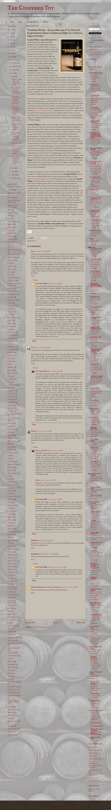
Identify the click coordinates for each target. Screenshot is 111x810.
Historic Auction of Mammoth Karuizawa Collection (96, 524)
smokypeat (94, 417)
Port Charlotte (12, 595)
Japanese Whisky (13, 464)
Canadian (11, 297)
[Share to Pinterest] (48, 238)
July (13, 73)
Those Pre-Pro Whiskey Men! (95, 211)
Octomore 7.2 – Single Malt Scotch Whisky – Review (96, 421)
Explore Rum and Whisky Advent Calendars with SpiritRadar (96, 263)
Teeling (10, 679)
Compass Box (12, 335)
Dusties (10, 361)
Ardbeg (10, 216)
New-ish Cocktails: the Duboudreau (96, 321)
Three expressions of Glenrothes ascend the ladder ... (16, 150)
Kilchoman (11, 482)
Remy (9, 611)
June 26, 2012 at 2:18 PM (54, 499)
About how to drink (14, 193)
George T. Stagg (13, 385)
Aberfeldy (11, 190)
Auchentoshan (12, 222)
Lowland (10, 514)
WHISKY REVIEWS (94, 428)
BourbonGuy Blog (96, 73)
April (13, 171)
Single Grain (12, 640)
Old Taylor (11, 578)
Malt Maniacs (65, 101)
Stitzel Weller (12, 667)
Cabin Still (11, 291)
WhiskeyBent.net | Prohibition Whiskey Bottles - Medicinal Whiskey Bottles (97, 732)
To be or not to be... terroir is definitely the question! (96, 381)
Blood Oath (11, 260)
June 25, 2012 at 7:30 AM (42, 347)
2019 (11, 33)
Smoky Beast (12, 653)
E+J (9, 364)
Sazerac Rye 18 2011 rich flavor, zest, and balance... (16, 90)
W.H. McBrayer (13, 693)
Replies (35, 280)
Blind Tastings (12, 257)
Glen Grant (11, 394)
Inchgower (11, 450)
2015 (11, 47)
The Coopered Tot (31, 7)
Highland (11, 435)
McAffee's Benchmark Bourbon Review (96, 686)
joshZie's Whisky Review (96, 590)
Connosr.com (93, 778)
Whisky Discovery (96, 542)
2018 (11, 37)
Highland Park (12, 438)
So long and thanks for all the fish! (96, 233)
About (45, 21)
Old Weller (11, 581)
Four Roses (11, 379)
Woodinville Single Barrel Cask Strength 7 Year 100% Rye (96, 77)
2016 (11, 43)
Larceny (10, 494)
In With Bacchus (96, 220)
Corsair (10, 344)
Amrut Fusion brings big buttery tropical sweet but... (16, 160)
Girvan (10, 388)
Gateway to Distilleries (96, 759)
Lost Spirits (11, 511)
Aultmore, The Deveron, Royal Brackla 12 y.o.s (95, 582)
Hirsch (10, 444)
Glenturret (11, 411)
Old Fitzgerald (12, 555)
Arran (10, 219)
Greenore (11, 423)
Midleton (11, 526)
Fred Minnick (95, 95)
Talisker (10, 673)
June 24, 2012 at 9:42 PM (54, 283)
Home (56, 622)
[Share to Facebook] (46, 238)
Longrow (10, 508)
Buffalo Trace (12, 281)
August (14, 70)
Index (20, 21)
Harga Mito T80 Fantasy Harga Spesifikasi (95, 640)
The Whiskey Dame (95, 627)
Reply (33, 276)
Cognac (10, 329)
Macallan (10, 517)
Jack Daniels (11, 461)
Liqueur (10, 502)
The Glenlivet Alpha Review (95, 676)
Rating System (33, 21)
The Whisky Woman (95, 502)
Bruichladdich (12, 278)
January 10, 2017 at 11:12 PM (69, 587)
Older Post (81, 622)
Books (34, 241)
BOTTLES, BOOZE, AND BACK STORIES (96, 285)
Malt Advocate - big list (95, 771)
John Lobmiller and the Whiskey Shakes (96, 289)
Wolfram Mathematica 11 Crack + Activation (45, 587)
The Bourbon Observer (95, 682)
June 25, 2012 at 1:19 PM (55, 451)
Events (10, 376)
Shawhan (11, 635)
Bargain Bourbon (96, 512)
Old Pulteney (12, 572)
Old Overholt (12, 567)
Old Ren (10, 575)
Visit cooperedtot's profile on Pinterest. (95, 53)
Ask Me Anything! (96, 497)
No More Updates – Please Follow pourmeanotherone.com (97, 555)
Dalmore (10, 356)
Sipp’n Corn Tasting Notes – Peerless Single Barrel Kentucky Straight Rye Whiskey (97, 452)
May (13, 168)
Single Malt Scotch (14, 648)
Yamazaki (11, 732)
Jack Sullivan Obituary (95, 214)
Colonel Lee (11, 332)
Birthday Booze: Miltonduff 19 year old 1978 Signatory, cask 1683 (96, 202)
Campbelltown (12, 294)
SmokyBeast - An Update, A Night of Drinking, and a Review (96, 466)
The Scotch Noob (96, 307)
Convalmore (12, 341)
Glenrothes (11, 408)
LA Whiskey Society (95, 750)
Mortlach (10, 535)
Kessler (10, 479)
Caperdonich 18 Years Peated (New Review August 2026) (96, 154)
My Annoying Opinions (95, 121)
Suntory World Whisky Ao (95, 241)
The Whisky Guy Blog (96, 647)
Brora (9, 275)
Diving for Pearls (96, 198)
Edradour (11, 370)
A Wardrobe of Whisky (96, 474)
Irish (9, 456)
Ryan (32, 251)
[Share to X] (44, 238)
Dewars (10, 358)
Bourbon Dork (95, 177)
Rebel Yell (11, 605)
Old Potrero (11, 570)
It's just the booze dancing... (96, 162)
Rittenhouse (12, 614)
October (14, 63)
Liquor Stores (12, 505)
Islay (9, 459)
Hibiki (10, 432)
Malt (92, 239)
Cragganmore (12, 347)
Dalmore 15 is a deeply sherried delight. (16, 127)
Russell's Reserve (13, 620)
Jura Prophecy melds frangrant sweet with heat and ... (15, 136)
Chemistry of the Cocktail (96, 318)
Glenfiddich (11, 402)
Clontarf (10, 320)
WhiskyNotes (95, 85)
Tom (32, 347)
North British (12, 540)
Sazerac (10, 629)
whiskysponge (95, 297)
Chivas (10, 315)
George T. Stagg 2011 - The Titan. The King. (16, 82)
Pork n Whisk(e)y (96, 259)
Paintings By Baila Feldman (94, 790)
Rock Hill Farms (13, 617)
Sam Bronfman (12, 626)
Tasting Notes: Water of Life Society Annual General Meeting (96, 715)
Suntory (10, 670)
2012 (11, 57)
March (14, 175)
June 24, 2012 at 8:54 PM (42, 251)
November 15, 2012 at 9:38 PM (48, 554)
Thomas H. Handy (13, 687)
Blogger (65, 806)
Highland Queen (13, 441)
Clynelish (11, 323)
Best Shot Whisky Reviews (96, 149)
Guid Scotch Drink (97, 726)
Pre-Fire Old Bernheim (12, 602)
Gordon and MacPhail (15, 414)
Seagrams (11, 632)
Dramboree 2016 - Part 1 (96, 545)
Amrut (10, 210)
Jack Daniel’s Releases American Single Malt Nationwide (96, 99)
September (15, 66)
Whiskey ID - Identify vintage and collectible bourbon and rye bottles (96, 135)
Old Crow (11, 552)
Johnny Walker (12, 473)
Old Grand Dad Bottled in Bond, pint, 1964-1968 (96, 141)
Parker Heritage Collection (13, 588)
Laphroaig (11, 491)
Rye (9, 623)
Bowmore (11, 269)
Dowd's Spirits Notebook (95, 533)
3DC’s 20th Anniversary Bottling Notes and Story (96, 341)
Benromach (11, 239)
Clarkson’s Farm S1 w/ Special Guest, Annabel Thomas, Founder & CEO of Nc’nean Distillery (96, 168)
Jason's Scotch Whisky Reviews (96, 328)
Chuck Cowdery (13, 318)
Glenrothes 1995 (16, 143)
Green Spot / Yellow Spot (14, 420)
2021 (11, 30)
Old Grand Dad (13, 561)
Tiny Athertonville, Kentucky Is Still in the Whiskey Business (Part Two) (96, 113)
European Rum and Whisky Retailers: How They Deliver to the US (96, 275)
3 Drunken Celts (96, 337)
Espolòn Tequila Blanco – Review (96, 411)
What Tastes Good (97, 711)
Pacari (9, 584)
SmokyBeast (94, 461)
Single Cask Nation (14, 637)
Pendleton (11, 592)
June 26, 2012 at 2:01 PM (48, 480)
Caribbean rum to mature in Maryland (97, 536)
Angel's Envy (12, 213)
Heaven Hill (11, 429)
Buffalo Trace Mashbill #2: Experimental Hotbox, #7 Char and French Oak (96, 663)
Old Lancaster (12, 564)
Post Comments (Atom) (41, 627)
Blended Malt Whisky (15, 250)
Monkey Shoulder (13, 532)
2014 (11, 50)
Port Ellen (11, 598)
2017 (11, 40)
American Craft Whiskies (13, 206)
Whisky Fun (93, 756)
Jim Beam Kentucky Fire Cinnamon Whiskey (97, 607)
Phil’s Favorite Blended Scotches (96, 514)
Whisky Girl (95, 364)
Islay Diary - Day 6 (96, 442)
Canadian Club (13, 300)
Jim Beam (11, 470)
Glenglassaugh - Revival (95, 403)
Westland (11, 707)
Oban (9, 543)
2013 (11, 53)
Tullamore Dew (13, 690)
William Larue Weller (15, 721)
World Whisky (12, 729)
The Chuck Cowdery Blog (95, 108)
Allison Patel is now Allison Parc (97, 506)
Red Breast (11, 608)
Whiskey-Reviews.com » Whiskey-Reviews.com (95, 565)
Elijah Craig (11, 373)
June (13, 77)
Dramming (94, 551)
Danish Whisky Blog (96, 488)
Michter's (11, 523)
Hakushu (10, 426)
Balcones (10, 224)
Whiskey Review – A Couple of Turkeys (96, 704)
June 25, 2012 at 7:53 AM (44, 431)
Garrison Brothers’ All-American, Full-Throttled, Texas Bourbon (96, 392)
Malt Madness (93, 753)
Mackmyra (11, 520)
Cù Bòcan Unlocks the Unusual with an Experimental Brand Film (97, 368)
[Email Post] (38, 238)
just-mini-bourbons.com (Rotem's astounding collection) (95, 764)
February (15, 178)
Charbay (10, 309)
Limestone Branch (13, 496)
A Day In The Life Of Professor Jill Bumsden (96, 300)
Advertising (11, 197)
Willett (10, 718)
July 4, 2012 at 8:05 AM (46, 540)
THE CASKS (95, 409)
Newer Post (30, 622)
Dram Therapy (95, 271)
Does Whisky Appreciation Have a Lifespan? (97, 310)
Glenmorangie (12, 405)
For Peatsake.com (94, 781)
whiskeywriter (95, 700)
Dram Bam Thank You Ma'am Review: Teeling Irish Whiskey (97, 595)
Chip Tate (11, 312)
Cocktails (11, 326)
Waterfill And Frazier (14, 695)
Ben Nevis (11, 233)
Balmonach (11, 227)
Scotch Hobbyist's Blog (96, 672)
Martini (33, 431)
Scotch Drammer (96, 723)
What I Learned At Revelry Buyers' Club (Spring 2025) (96, 223)
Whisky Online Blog (96, 738)
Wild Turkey (12, 715)
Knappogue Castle (14, 488)
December (15, 60)
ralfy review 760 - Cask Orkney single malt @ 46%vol (97, 432)
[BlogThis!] (43, 238)
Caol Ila (10, 303)
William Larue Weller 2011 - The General (16, 119)
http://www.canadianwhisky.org (43, 110)
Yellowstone (11, 735)
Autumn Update (96, 695)
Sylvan (37, 480)
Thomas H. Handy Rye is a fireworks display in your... (16, 110)
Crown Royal (12, 350)
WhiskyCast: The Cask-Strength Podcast (96, 350)
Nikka (10, 537)
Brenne (10, 272)
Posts (12, 21)
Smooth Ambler (13, 656)
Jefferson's (11, 467)
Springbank (11, 664)
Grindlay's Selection (97, 490)
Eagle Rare (11, 367)
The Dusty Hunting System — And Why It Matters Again (97, 181)
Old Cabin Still (13, 549)
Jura (9, 476)
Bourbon (10, 266)
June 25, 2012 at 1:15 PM (55, 371)
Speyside (10, 662)
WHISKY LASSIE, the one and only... (97, 377)
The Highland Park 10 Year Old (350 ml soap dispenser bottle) (96, 618)
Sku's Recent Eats (96, 495)
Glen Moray (11, 396)
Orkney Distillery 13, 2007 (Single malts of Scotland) (97, 126)
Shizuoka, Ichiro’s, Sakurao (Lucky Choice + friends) (96, 88)
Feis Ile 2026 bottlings (94, 192)
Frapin (10, 382)
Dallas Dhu (11, 353)
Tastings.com (93, 775)
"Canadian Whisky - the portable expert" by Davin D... (16, 100)
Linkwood (11, 499)
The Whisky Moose (95, 440)
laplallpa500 (35, 540)
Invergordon (12, 453)
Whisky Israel (95, 189)
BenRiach (11, 236)
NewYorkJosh (39, 283)
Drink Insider (95, 388)
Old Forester (12, 558)
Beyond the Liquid (14, 242)
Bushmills (11, 288)
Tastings (10, 676)
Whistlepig (11, 713)
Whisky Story (95, 693)
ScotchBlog (94, 400)
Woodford (11, 726)
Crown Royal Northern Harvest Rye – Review (96, 570)
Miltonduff (11, 529)
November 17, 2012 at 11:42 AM (56, 567)
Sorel (9, 659)
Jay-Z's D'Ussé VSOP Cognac (95, 331)
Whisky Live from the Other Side (96, 651)
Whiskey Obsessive (94, 657)
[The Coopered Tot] (89, 40)
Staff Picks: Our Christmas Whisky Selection (96, 252)
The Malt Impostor (97, 614)
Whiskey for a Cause (95, 630)
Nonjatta (93, 520)
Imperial (10, 447)
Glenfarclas (11, 399)
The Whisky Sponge (14, 682)
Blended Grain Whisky (12, 246)
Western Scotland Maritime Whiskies (14, 701)
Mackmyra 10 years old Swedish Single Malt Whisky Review (96, 479)
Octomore (11, 546)
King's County (12, 485)
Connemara (11, 338)
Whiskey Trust (12, 710)
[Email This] (41, 238)
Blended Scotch (13, 254)
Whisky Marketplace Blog (96, 248)
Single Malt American (15, 643)
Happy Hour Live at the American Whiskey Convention (96, 356)
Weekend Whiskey (94, 578)
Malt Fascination (96, 230)
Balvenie (10, 230)
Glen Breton (12, 391)
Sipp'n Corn (94, 447)
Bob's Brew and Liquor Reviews (96, 603)
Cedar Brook (12, 306)
